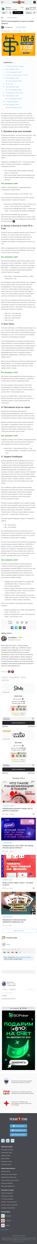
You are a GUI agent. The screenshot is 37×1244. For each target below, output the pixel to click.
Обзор (6, 726)
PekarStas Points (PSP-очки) (8, 1177)
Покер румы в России (7, 1196)
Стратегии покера (12, 17)
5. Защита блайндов (12, 101)
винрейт (23, 677)
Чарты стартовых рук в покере (9, 1180)
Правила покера (5, 1155)
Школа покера (5, 1158)
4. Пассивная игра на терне (14, 92)
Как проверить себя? (12, 69)
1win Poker (33, 8)
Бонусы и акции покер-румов (9, 1205)
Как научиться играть (7, 1149)
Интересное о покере (8, 805)
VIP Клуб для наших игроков (9, 1174)
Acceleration (10, 982)
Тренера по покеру (6, 1161)
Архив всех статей (18, 930)
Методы (32, 726)
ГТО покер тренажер (7, 1199)
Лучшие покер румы (7, 1193)
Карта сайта (32, 1239)
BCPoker (8, 8)
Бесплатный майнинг (7, 1183)
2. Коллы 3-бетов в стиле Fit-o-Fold (17, 75)
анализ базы (5, 680)
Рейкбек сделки (5, 1171)
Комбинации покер (6, 1152)
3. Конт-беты (10, 84)
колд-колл (4, 677)
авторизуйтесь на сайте (23, 957)
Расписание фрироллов (7, 1186)
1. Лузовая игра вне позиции (15, 66)
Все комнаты (4, 1229)
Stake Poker (18, 696)
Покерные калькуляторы (8, 1207)
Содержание (7, 62)
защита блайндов (14, 677)
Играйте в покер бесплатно (9, 1202)
